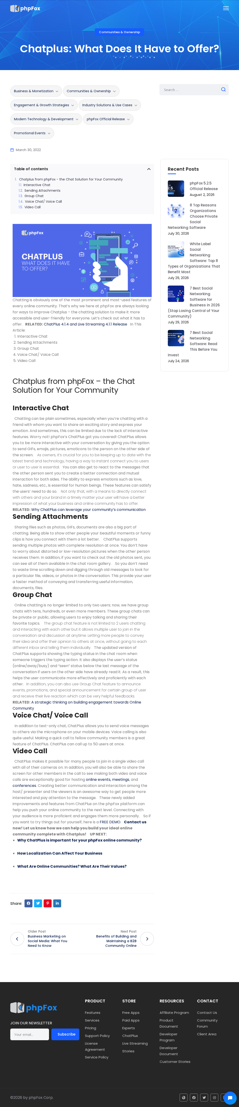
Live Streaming (135, 1043)
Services (92, 1020)
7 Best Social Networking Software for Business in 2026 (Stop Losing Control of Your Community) (194, 302)
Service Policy (96, 1057)
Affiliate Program (174, 1012)
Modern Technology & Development (44, 119)
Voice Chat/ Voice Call (44, 202)
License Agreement (95, 1046)
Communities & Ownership (119, 32)
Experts (128, 1028)
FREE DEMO (110, 822)
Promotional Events (30, 133)
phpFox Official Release (106, 119)
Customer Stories (175, 1061)
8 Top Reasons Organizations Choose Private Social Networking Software (193, 216)
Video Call (33, 207)
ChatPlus (130, 1035)
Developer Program (168, 1037)
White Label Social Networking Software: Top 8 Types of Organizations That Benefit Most (194, 257)
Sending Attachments (42, 191)
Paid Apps (131, 1020)
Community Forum (207, 1023)
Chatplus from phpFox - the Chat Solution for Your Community (71, 179)
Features (92, 1012)
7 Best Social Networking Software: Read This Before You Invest (192, 343)
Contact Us (207, 1012)
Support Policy (97, 1035)
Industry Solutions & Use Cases (107, 105)
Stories (128, 1051)
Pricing (90, 1028)
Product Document (169, 1023)
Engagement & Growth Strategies (41, 105)
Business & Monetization (33, 91)
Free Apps (131, 1012)
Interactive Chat (37, 185)
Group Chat (34, 196)
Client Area (206, 1034)
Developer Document (169, 1050)
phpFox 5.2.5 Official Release (204, 186)
